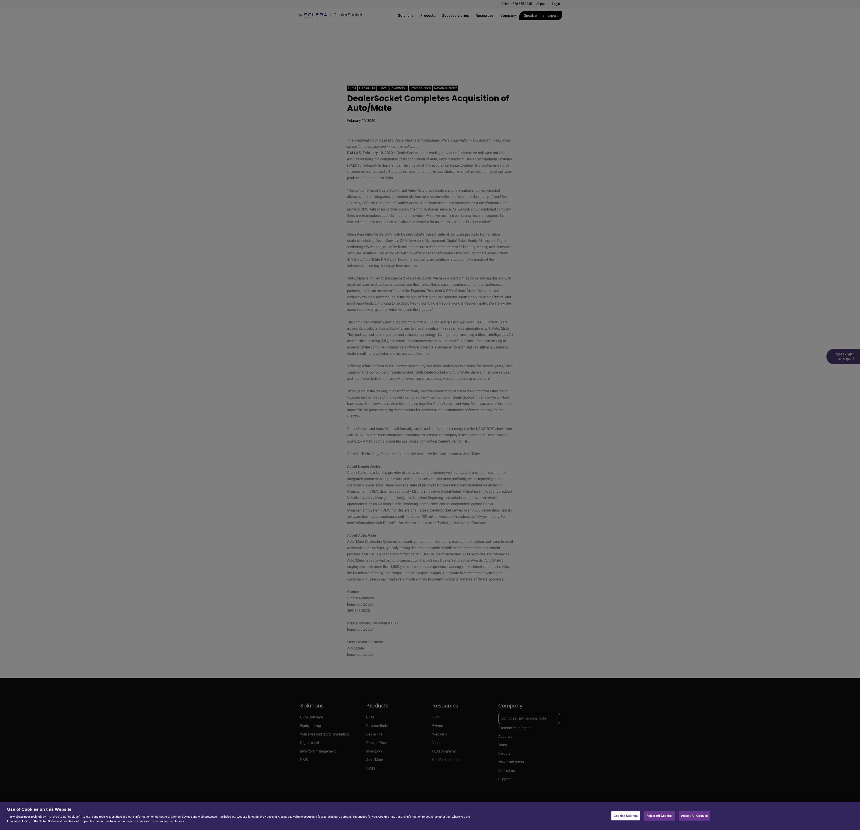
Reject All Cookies (659, 815)
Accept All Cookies (694, 815)
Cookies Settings (626, 815)
